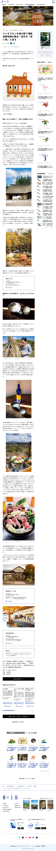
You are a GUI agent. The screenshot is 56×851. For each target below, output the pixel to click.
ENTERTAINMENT (30, 4)
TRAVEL (4, 4)
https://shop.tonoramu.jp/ (19, 598)
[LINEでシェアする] (8, 43)
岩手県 (35, 786)
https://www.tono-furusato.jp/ (12, 284)
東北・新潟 (29, 786)
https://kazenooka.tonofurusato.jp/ (13, 639)
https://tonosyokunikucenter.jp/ (19, 597)
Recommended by (47, 226)
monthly (17, 805)
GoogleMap (9, 287)
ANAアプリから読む (44, 55)
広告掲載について (15, 846)
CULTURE (11, 4)
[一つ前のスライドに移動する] (6, 358)
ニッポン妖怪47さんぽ (20, 786)
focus (16, 803)
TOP (4, 786)
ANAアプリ (19, 825)
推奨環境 (43, 846)
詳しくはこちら (5, 698)
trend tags (17, 807)
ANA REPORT (41, 4)
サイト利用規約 (36, 846)
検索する (7, 703)
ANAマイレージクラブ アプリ (40, 825)
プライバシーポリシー (25, 846)
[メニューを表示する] (53, 1)
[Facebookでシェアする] (14, 43)
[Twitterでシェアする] (11, 43)
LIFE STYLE (19, 4)
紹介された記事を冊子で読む (44, 52)
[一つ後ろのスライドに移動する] (33, 710)
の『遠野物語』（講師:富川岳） (14, 667)
